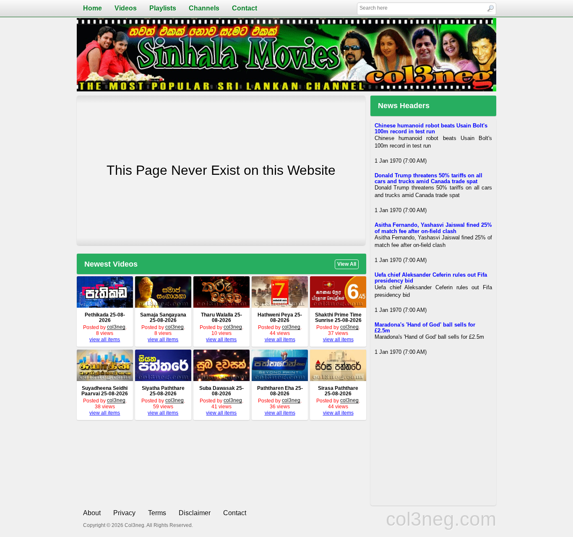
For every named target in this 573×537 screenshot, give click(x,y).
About (92, 512)
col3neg (116, 327)
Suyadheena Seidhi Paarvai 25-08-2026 (104, 391)
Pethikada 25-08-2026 (105, 317)
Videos (126, 8)
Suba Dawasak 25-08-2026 (221, 391)
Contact (244, 8)
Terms (157, 512)
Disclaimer (195, 512)
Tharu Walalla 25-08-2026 (221, 317)
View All (346, 264)
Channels (204, 8)
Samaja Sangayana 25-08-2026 (163, 317)
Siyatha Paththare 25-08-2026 (163, 391)
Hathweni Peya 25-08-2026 (280, 317)
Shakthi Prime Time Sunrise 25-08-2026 (338, 317)
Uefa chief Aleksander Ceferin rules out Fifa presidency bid (431, 278)
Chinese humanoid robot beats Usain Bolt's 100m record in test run (431, 128)
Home (92, 8)
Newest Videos (111, 264)
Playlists (162, 8)
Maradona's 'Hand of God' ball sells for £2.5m (425, 328)
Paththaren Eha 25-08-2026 (280, 391)
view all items (104, 339)
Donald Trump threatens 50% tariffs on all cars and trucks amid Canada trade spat (428, 178)
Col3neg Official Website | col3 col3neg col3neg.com (286, 54)
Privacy (124, 512)
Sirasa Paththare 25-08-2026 (338, 391)
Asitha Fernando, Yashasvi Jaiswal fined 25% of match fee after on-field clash (433, 228)
